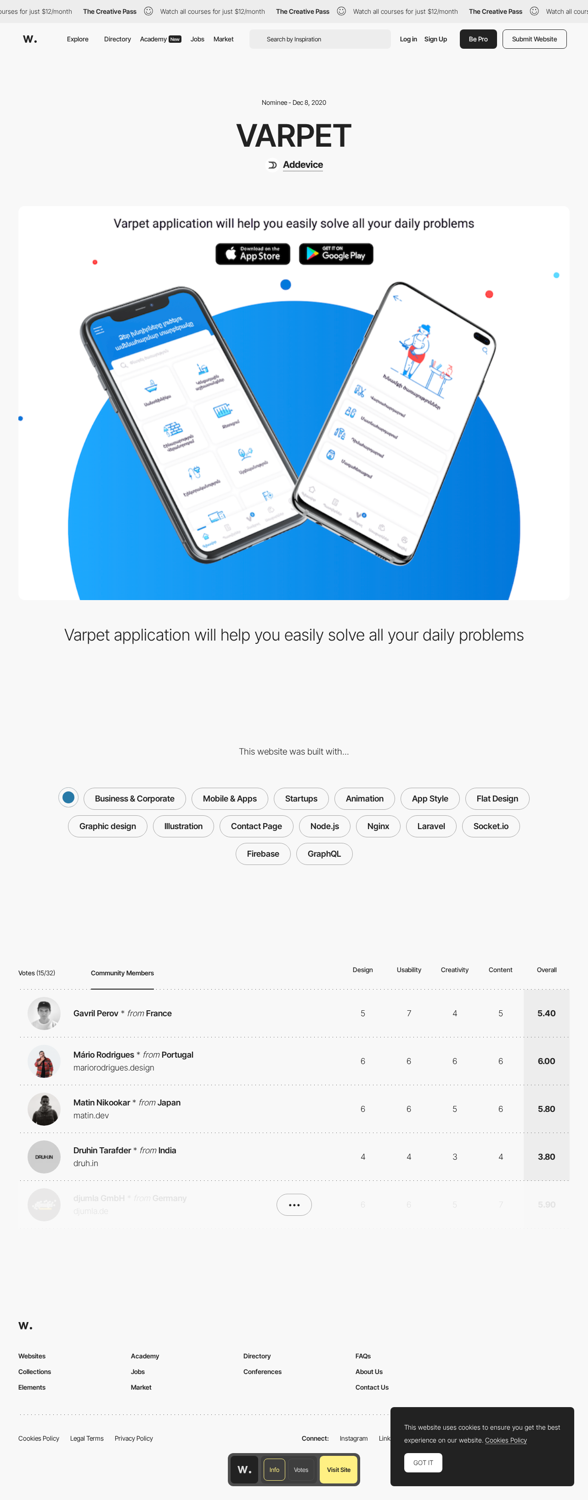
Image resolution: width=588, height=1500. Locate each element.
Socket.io (491, 826)
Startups (301, 798)
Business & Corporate (135, 798)
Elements (31, 1387)
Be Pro (478, 39)
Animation (365, 798)
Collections (34, 1371)
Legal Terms (87, 1438)
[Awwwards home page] (244, 1469)
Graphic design (107, 826)
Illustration (183, 826)
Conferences (262, 1371)
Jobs (197, 39)
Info (274, 1469)
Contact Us (372, 1387)
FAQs (363, 1356)
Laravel (431, 826)
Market (224, 39)
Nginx (378, 826)
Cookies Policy (38, 1438)
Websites (31, 1356)
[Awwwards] (30, 39)
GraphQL (324, 854)
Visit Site (339, 1469)
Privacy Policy (134, 1438)
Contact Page (256, 826)
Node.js (325, 826)
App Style (430, 798)
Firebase (263, 854)
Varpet (294, 135)
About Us (369, 1371)
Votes (301, 1469)
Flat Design (497, 798)
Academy (160, 39)
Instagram (354, 1438)
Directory (117, 39)
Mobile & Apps (230, 798)
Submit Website (534, 39)
